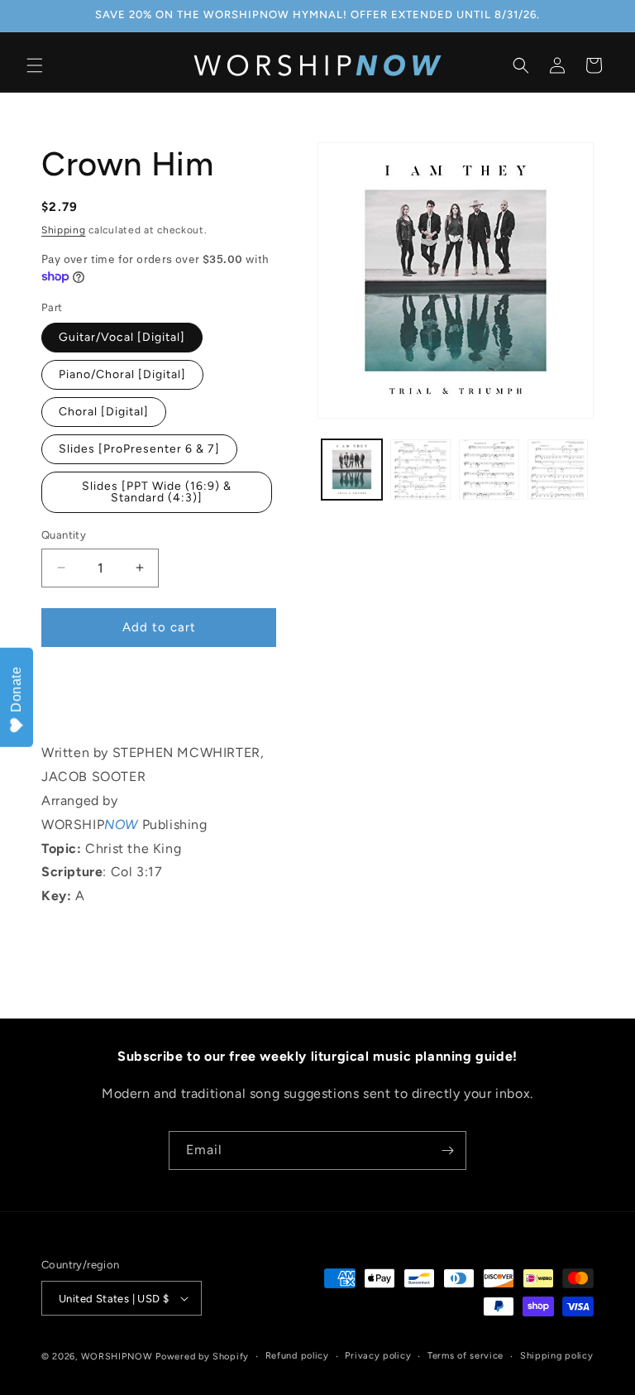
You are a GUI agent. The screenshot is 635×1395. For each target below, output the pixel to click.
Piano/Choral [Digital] (122, 374)
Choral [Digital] (104, 412)
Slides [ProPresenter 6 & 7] (139, 449)
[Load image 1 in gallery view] (352, 469)
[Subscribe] (447, 1150)
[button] (35, 65)
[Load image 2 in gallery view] (420, 469)
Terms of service (465, 1355)
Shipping (63, 230)
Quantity (63, 535)
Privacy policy (378, 1355)
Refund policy (297, 1355)
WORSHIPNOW (117, 1356)
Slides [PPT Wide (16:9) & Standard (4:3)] (157, 492)
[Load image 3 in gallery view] (489, 469)
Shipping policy (557, 1355)
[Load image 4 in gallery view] (558, 469)
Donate (16, 689)
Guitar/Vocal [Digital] (122, 337)
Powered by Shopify (202, 1356)
